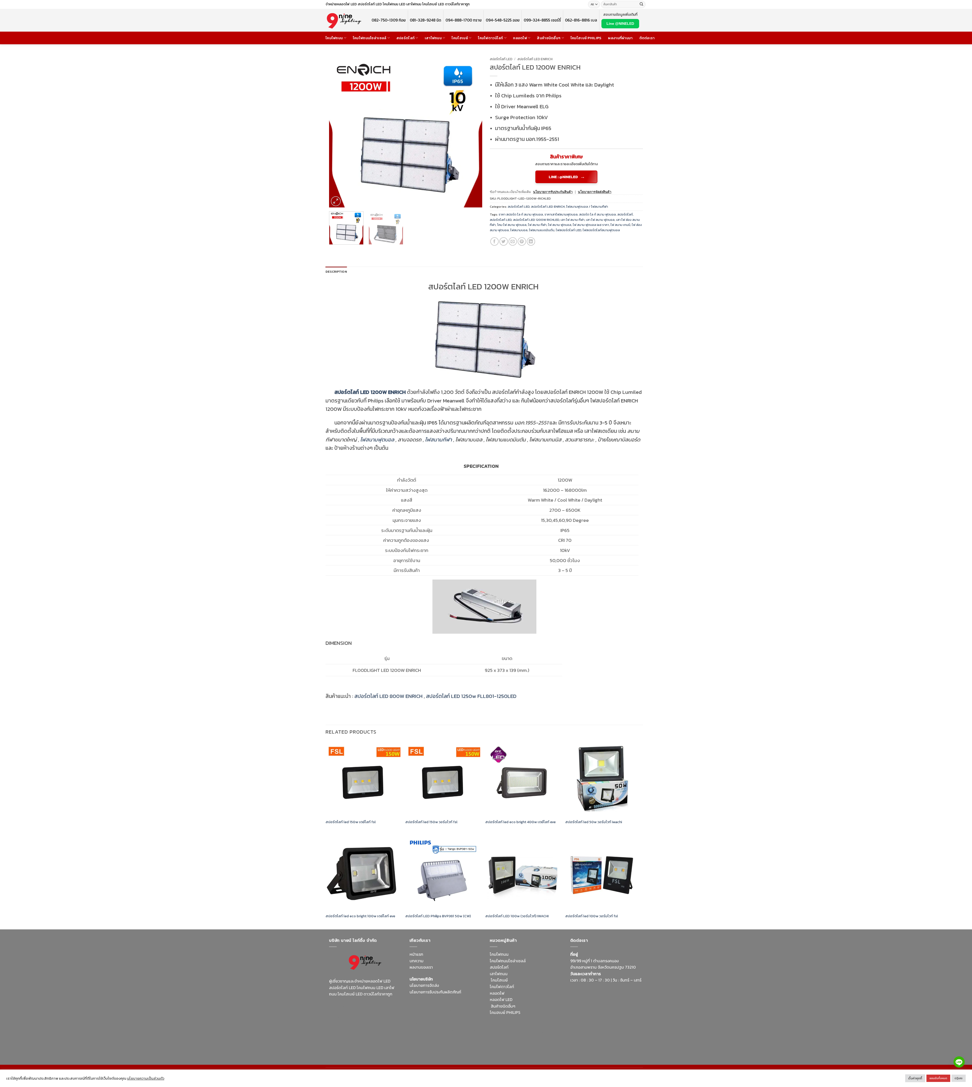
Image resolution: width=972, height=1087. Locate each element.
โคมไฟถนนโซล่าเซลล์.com (362, 1028)
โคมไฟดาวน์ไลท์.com (371, 1019)
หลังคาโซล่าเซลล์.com (531, 1038)
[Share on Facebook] (494, 241)
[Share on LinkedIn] (531, 241)
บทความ (416, 961)
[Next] (472, 131)
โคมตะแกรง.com (449, 1030)
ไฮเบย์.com (447, 1023)
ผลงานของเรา (421, 967)
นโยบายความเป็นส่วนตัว (145, 1078)
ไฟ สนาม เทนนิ (620, 224)
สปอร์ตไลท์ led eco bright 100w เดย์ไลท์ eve (360, 916)
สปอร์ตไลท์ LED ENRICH (535, 58)
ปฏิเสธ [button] (959, 1078)
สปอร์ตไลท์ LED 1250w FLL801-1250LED (471, 696)
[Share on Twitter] (503, 241)
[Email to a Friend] (513, 241)
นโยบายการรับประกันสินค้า (553, 192)
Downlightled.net (425, 1010)
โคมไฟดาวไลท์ (502, 987)
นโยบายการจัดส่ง (424, 985)
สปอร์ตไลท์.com (423, 1023)
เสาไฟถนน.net (422, 1030)
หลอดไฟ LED (501, 999)
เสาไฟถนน (433, 38)
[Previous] (338, 131)
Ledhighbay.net (452, 1003)
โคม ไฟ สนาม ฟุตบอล (511, 224)
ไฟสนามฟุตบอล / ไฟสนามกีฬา (587, 206)
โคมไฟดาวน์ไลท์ (490, 38)
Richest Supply (423, 1003)
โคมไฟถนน (334, 38)
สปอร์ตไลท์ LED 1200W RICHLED (536, 219)
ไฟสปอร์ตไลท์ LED (568, 230)
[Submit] (641, 4)
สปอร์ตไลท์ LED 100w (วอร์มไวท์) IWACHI (517, 916)
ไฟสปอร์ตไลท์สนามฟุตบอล (601, 230)
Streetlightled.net (586, 1043)
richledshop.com (505, 1019)
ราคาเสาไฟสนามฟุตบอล (561, 214)
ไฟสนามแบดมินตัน (541, 230)
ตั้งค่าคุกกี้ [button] (915, 1078)
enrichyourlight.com (349, 1012)
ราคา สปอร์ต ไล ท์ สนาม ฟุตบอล (521, 214)
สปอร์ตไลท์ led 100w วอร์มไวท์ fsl (592, 916)
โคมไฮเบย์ (460, 38)
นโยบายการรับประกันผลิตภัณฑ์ (435, 992)
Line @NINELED (620, 24)
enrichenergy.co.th (621, 1043)
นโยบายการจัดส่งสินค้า (594, 192)
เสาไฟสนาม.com (536, 1019)
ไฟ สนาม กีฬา (537, 224)
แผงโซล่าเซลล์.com (522, 1025)
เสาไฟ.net (578, 1037)
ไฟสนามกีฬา (438, 439)
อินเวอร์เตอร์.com (523, 1032)
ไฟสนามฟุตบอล (377, 439)
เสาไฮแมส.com (455, 1010)
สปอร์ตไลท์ (405, 38)
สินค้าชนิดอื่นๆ (548, 38)
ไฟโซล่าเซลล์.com (446, 1016)
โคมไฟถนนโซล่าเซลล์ (370, 38)
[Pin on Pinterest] (522, 241)
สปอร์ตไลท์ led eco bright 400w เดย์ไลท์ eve (520, 822)
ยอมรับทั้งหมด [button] (938, 1078)
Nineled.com (470, 1023)
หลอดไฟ (520, 38)
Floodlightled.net (604, 1037)
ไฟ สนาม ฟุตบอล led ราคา (591, 224)
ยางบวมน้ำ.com (534, 1012)
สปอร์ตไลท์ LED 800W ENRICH (388, 696)
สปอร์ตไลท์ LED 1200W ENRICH (370, 392)
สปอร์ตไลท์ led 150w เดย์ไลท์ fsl (351, 822)
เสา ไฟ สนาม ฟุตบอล (600, 219)
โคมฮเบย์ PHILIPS (505, 1012)
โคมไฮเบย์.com (370, 1025)
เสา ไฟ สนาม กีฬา (572, 219)
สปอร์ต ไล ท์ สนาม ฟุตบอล (597, 214)
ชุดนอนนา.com (583, 1050)
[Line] (959, 1062)
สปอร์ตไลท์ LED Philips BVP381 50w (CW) (438, 916)
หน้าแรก (416, 954)
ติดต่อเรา (647, 38)
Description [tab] (336, 271)
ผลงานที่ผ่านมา (620, 38)
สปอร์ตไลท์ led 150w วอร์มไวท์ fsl (431, 822)
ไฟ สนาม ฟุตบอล (559, 224)
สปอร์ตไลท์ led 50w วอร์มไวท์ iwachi (593, 822)
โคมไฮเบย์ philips (586, 38)
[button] (336, 201)
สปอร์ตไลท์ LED (501, 58)
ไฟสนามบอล (519, 230)
